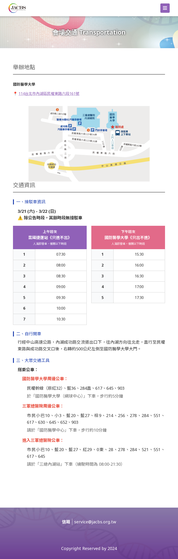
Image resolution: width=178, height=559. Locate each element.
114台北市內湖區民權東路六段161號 (49, 93)
